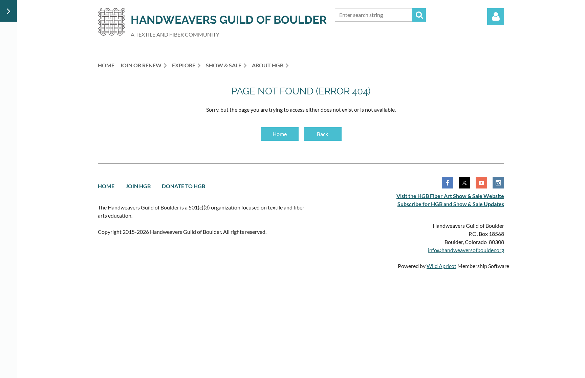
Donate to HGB (183, 186)
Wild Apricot (441, 266)
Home (280, 134)
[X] (464, 182)
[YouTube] (481, 182)
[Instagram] (498, 182)
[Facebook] (447, 182)
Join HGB (138, 186)
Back (322, 134)
